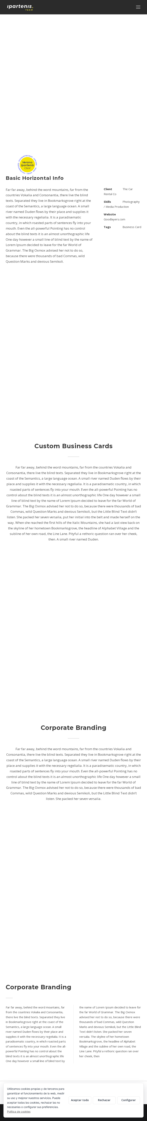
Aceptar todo (80, 1100)
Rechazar (104, 1100)
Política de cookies (18, 1111)
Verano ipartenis (27, 165)
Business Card (131, 227)
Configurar (128, 1100)
